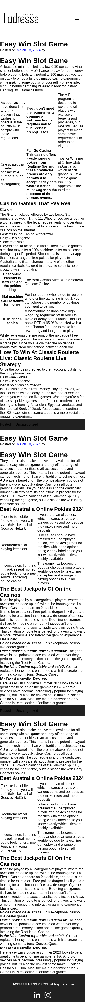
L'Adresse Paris (23, 984)
